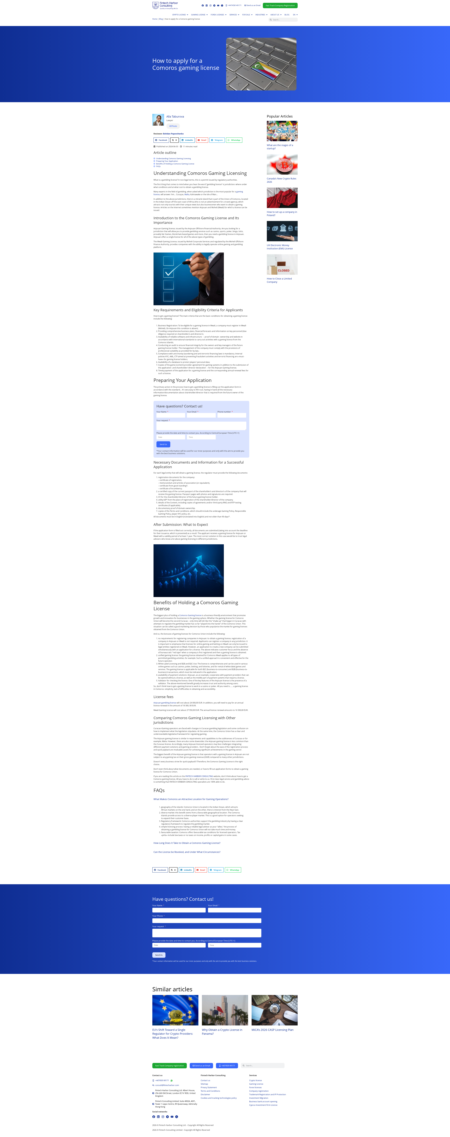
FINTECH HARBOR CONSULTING (199, 776)
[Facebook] (203, 5)
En (294, 14)
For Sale (246, 14)
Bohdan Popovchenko (173, 133)
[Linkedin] (207, 5)
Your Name (161, 412)
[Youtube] (218, 5)
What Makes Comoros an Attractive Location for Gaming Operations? (191, 799)
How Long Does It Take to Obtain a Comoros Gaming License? (187, 843)
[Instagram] (210, 5)
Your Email (192, 412)
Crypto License (179, 14)
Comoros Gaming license (190, 615)
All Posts (173, 126)
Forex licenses (217, 14)
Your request (162, 420)
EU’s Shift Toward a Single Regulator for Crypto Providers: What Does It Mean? (172, 1034)
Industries (260, 14)
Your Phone (157, 916)
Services (233, 14)
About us (274, 14)
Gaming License (198, 14)
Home (154, 19)
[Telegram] (214, 5)
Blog (287, 14)
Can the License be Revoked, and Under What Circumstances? (187, 852)
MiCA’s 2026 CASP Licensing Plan (273, 1030)
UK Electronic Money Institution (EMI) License (280, 247)
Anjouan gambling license (165, 702)
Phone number (224, 412)
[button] (161, 140)
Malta (186, 194)
